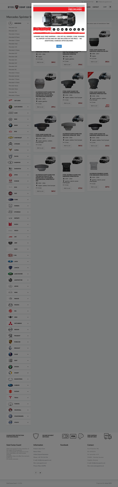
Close (59, 46)
